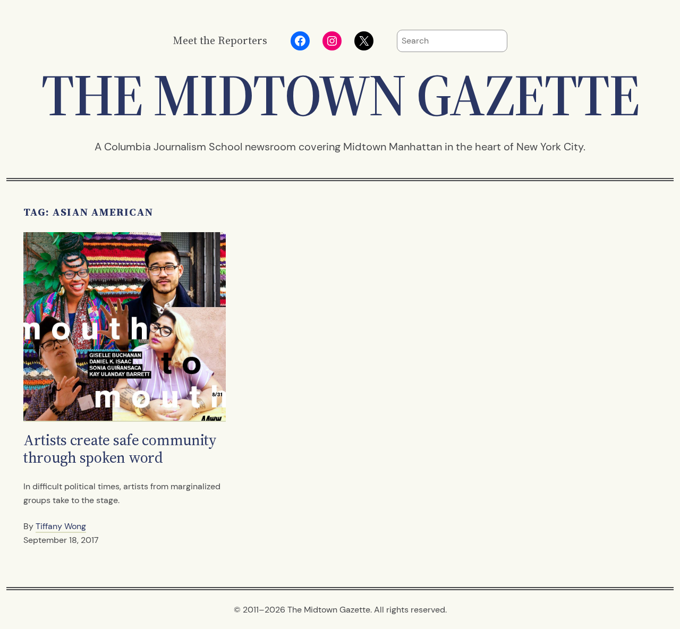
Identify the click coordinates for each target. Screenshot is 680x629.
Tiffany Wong (61, 526)
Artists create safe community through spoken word (120, 449)
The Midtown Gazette (340, 95)
